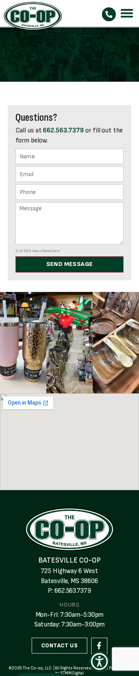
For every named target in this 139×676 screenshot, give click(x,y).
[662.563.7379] (109, 14)
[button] (127, 13)
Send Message (69, 264)
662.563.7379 (63, 130)
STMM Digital (72, 673)
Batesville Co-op (69, 560)
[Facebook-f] (99, 646)
